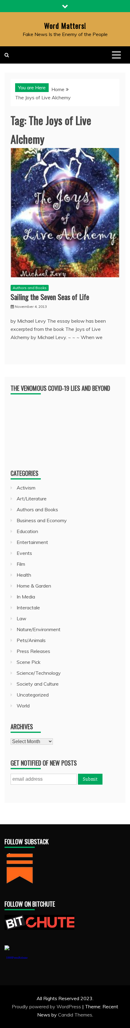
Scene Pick (29, 662)
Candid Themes (75, 1015)
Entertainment (32, 542)
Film (21, 564)
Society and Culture (38, 684)
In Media (26, 597)
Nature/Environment (38, 629)
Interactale (28, 608)
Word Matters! (65, 25)
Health (24, 575)
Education (27, 531)
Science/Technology (39, 673)
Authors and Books (30, 287)
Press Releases (33, 651)
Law (21, 618)
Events (24, 553)
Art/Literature (32, 499)
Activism (26, 488)
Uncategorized (33, 695)
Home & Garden (34, 586)
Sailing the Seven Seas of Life (50, 296)
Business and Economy (42, 520)
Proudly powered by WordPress (47, 1006)
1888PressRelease (17, 957)
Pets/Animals (31, 640)
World (23, 706)
